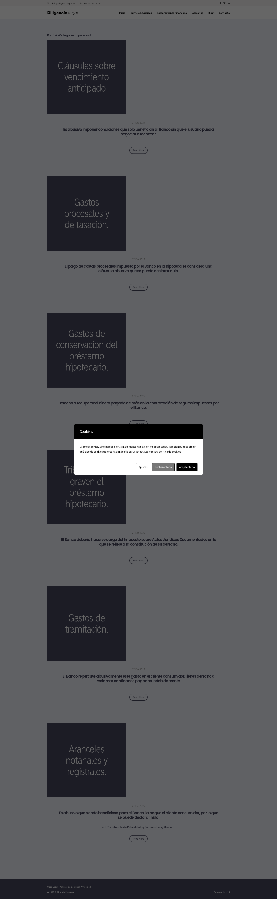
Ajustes (143, 467)
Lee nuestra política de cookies (162, 451)
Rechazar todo (163, 467)
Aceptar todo (187, 467)
